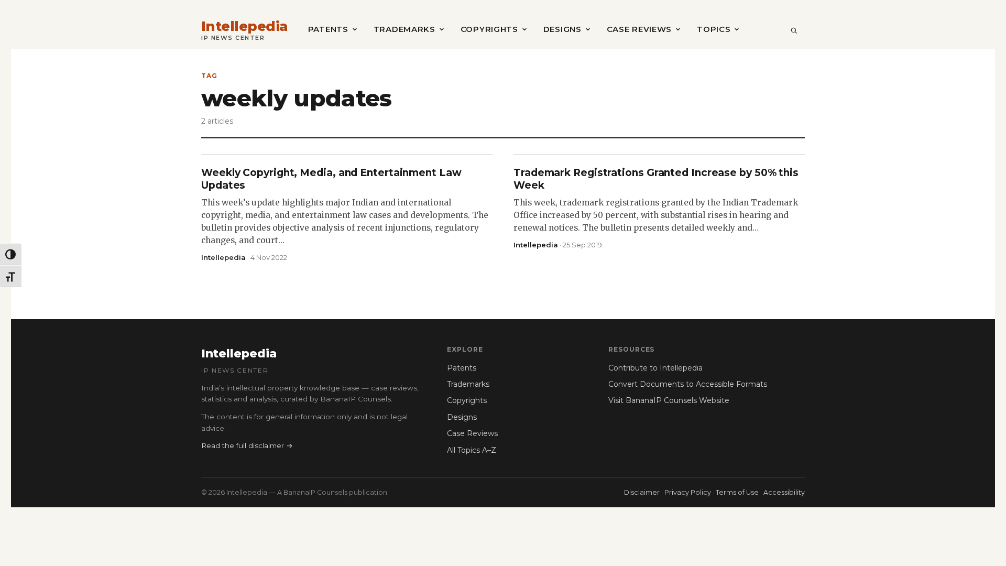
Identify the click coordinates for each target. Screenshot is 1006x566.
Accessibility (784, 492)
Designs (562, 29)
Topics (713, 29)
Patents (328, 29)
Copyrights (489, 29)
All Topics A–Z (471, 450)
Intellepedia (244, 26)
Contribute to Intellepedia (655, 368)
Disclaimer (642, 492)
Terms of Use (737, 492)
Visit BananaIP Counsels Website (668, 400)
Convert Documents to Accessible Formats (687, 384)
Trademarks (404, 29)
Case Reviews (639, 29)
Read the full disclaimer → (247, 445)
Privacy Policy (687, 492)
